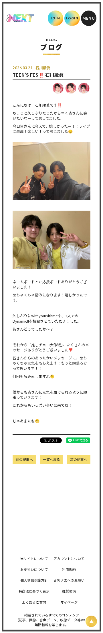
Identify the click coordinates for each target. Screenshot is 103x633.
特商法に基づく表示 (34, 591)
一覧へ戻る (51, 459)
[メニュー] (88, 18)
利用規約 (69, 569)
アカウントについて (69, 558)
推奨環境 (69, 591)
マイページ (69, 602)
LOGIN (72, 18)
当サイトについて (34, 558)
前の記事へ (24, 459)
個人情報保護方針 (34, 580)
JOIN (55, 18)
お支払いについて (34, 569)
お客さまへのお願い (69, 580)
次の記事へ (78, 459)
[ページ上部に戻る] (91, 621)
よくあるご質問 (34, 602)
